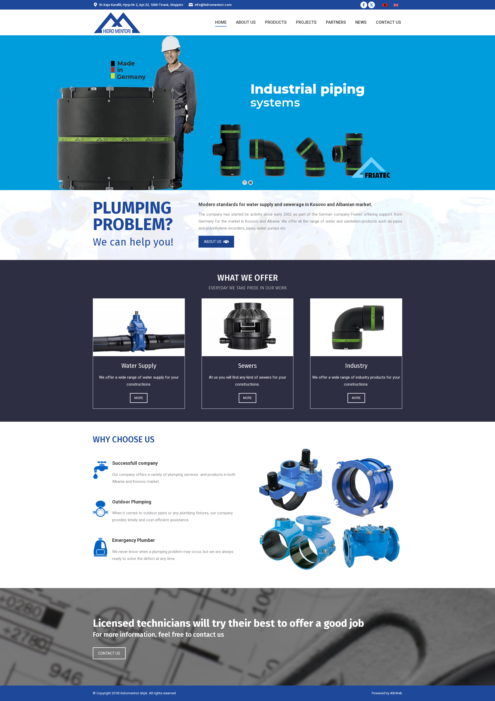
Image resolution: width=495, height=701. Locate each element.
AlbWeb (396, 693)
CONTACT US (109, 653)
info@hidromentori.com (213, 5)
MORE (138, 398)
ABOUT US (212, 242)
